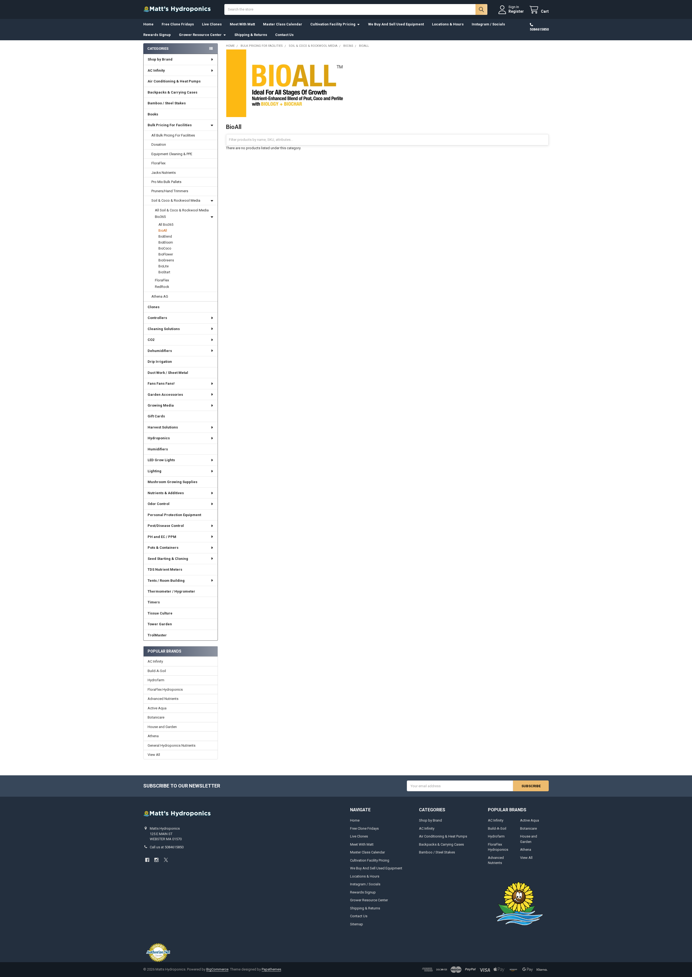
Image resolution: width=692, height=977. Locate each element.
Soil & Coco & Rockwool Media (175, 200)
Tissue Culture (160, 613)
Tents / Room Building (166, 581)
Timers (154, 602)
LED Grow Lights (161, 460)
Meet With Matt (242, 24)
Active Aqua (157, 708)
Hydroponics (159, 438)
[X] (166, 860)
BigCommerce (217, 969)
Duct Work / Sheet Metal (168, 373)
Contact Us (284, 35)
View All (154, 755)
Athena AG (159, 296)
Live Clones (212, 24)
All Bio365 (166, 225)
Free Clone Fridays (178, 24)
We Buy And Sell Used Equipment (396, 24)
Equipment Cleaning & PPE (171, 154)
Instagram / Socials (488, 24)
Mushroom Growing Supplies (172, 482)
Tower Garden (160, 624)
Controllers (157, 318)
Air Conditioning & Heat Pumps (174, 81)
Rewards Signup (157, 35)
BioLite (163, 266)
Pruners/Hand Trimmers (169, 191)
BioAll (162, 230)
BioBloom (165, 242)
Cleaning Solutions (164, 329)
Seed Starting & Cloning (168, 559)
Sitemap (356, 924)
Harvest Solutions (163, 427)
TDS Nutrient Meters (165, 569)
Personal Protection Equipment (174, 515)
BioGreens (166, 260)
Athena (153, 736)
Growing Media (161, 405)
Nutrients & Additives (166, 493)
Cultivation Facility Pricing (332, 24)
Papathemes (271, 969)
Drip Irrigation (160, 362)
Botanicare (156, 717)
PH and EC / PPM (162, 537)
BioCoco (164, 248)
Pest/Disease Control (166, 526)
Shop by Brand (160, 59)
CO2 (151, 340)
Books (153, 114)
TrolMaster (157, 635)
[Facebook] (147, 860)
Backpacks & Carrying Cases (172, 92)
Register (516, 11)
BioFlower (165, 254)
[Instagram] (156, 860)
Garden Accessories (165, 395)
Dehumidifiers (160, 351)
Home (148, 24)
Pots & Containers (163, 548)
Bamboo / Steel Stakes (167, 103)
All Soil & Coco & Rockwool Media (182, 210)
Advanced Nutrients (163, 699)
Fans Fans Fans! (161, 383)
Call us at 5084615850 (167, 847)
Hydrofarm (156, 680)
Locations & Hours (448, 24)
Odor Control (158, 504)
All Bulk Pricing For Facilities (173, 135)
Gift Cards (156, 416)
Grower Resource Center (200, 35)
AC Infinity (156, 70)
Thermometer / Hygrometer (171, 591)
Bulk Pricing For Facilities (170, 125)
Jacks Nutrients (163, 173)
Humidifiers (158, 449)
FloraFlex (158, 163)
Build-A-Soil (157, 671)
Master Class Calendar (282, 24)
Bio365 (160, 217)
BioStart (164, 272)
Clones (153, 307)
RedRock (162, 287)
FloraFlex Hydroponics (165, 689)
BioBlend (165, 236)
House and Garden (162, 727)
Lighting (154, 471)
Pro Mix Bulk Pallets (166, 182)
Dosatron (158, 144)
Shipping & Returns (250, 35)
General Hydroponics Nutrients (171, 745)
